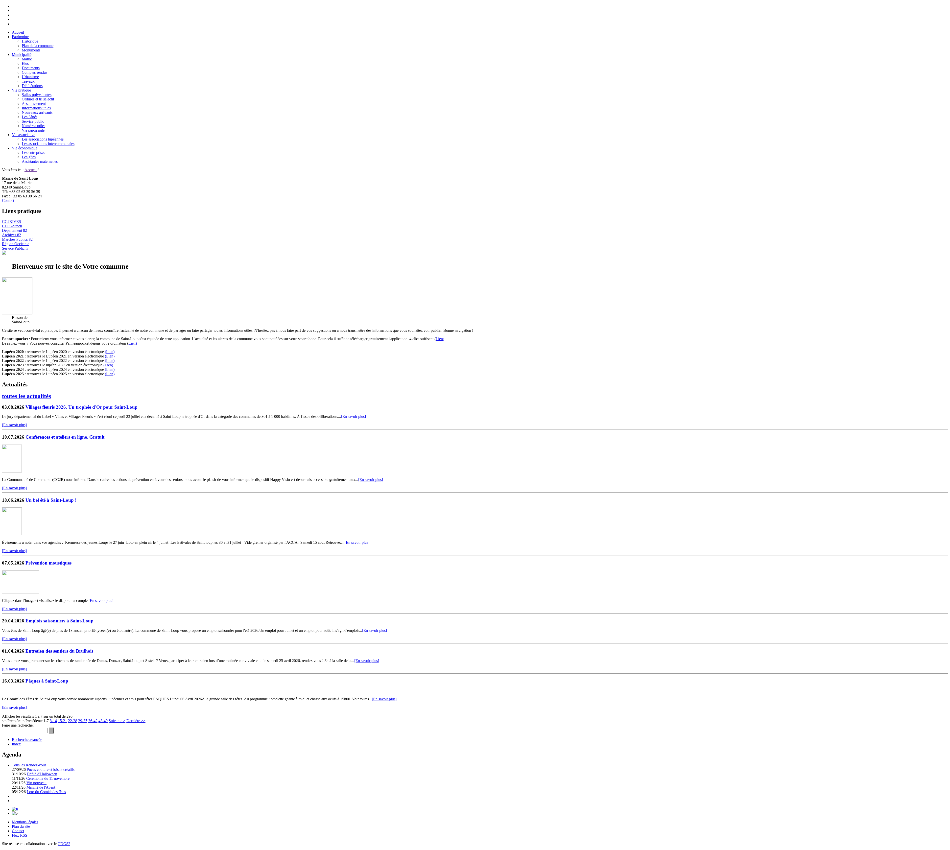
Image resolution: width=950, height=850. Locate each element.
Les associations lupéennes (43, 139)
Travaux (28, 81)
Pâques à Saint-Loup (46, 681)
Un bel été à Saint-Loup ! (50, 500)
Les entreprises (33, 152)
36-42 (92, 721)
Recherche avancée (27, 739)
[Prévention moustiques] (20, 592)
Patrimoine (20, 37)
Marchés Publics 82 (17, 239)
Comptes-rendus (34, 72)
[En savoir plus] (353, 416)
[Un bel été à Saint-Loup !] (12, 534)
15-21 (62, 721)
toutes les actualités (26, 396)
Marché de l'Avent (40, 787)
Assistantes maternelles (40, 161)
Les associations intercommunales (48, 144)
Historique (30, 41)
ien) (112, 374)
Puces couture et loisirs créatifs (50, 769)
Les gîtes (29, 157)
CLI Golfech (12, 226)
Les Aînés (29, 117)
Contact (8, 200)
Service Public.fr (15, 248)
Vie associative (23, 135)
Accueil (18, 32)
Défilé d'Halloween (42, 774)
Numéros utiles (33, 126)
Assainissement (34, 103)
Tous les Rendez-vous (29, 765)
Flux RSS (19, 835)
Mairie (27, 59)
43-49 (103, 721)
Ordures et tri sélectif (38, 99)
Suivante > (117, 721)
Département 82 (14, 230)
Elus (25, 63)
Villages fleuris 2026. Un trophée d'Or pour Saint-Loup (81, 407)
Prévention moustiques (48, 563)
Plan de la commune (37, 46)
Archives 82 (11, 235)
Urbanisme (30, 77)
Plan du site (21, 826)
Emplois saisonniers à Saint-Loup (59, 620)
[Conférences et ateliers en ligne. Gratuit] (12, 471)
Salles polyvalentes (36, 95)
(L (107, 374)
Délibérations (32, 86)
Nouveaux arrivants (37, 112)
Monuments (31, 50)
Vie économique (24, 148)
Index (16, 744)
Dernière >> (135, 721)
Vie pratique (21, 90)
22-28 (72, 721)
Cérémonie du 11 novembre (48, 778)
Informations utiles (36, 108)
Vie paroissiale (33, 130)
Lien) (440, 339)
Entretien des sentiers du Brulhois (59, 651)
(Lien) (110, 352)
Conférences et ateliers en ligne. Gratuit (64, 437)
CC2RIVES (11, 221)
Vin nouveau (36, 783)
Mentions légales (25, 822)
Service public (33, 121)
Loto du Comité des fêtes (46, 792)
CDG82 (64, 844)
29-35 (82, 721)
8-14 (53, 721)
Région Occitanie (15, 244)
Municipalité (21, 54)
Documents (31, 68)
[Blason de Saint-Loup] (17, 313)
